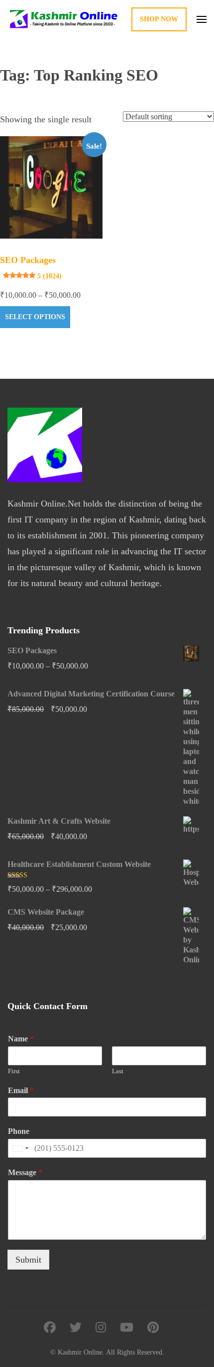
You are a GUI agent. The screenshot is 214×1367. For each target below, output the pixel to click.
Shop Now (159, 19)
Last (117, 1071)
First (14, 1071)
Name (21, 1038)
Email (21, 1090)
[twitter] (76, 1327)
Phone (18, 1131)
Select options (35, 317)
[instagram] (101, 1327)
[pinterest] (153, 1327)
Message (25, 1172)
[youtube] (126, 1327)
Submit (28, 1260)
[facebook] (50, 1327)
